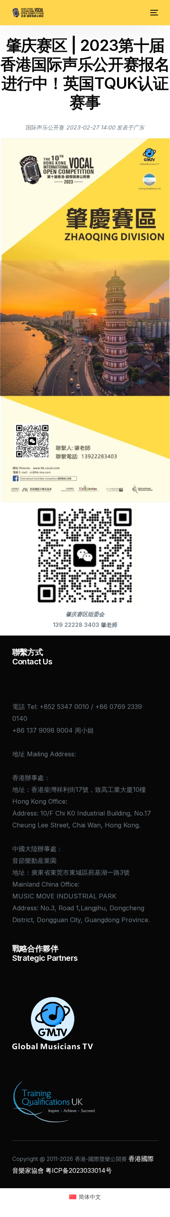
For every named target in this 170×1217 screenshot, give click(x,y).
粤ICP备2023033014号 (78, 1170)
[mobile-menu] (153, 12)
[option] (130, 127)
